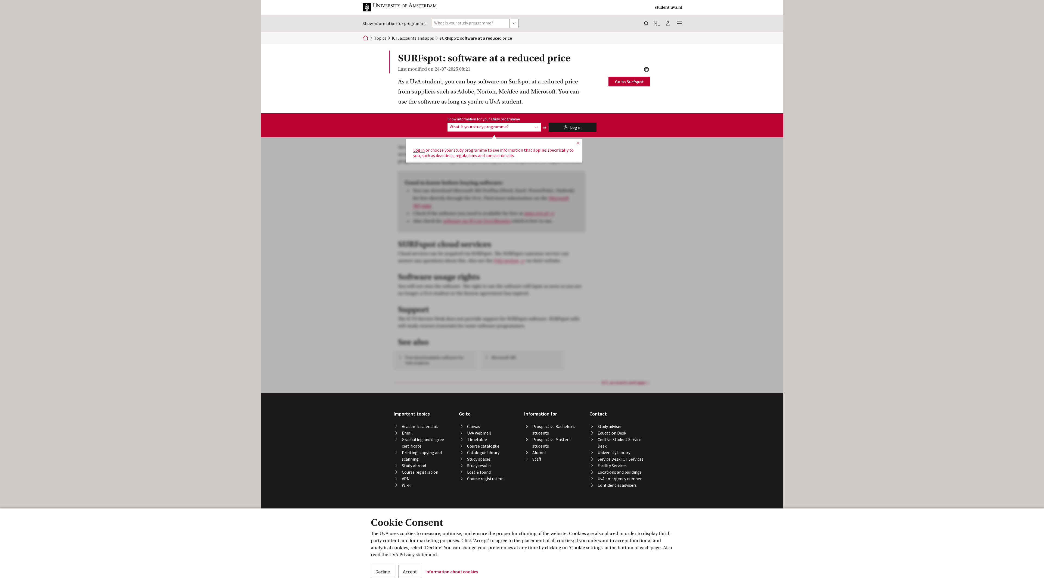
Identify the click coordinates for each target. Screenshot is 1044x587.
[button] (404, 7)
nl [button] (657, 23)
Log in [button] (419, 150)
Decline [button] (382, 572)
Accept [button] (410, 572)
